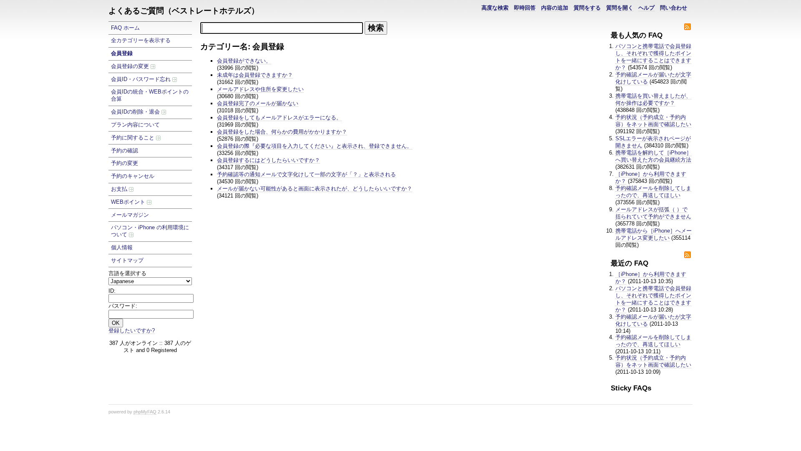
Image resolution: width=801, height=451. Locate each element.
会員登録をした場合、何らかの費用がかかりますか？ (282, 132)
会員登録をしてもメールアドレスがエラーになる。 (279, 117)
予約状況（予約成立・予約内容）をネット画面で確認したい (653, 120)
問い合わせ (673, 8)
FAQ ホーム (125, 28)
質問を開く (619, 8)
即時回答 (525, 8)
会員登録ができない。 (244, 61)
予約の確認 (124, 150)
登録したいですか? (131, 330)
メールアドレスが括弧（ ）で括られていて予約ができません (653, 213)
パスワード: (122, 306)
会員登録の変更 (131, 66)
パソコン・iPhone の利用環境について (150, 231)
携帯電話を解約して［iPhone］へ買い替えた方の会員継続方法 (653, 156)
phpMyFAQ (145, 411)
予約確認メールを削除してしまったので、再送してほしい (653, 191)
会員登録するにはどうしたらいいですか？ (268, 160)
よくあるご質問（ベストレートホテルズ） (183, 10)
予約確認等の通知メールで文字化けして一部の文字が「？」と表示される (306, 174)
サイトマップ (127, 260)
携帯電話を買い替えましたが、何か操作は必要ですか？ (653, 99)
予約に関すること (133, 137)
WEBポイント (129, 202)
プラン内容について (135, 125)
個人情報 (122, 247)
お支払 (120, 189)
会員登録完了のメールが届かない (257, 103)
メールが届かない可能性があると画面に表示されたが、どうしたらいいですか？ (314, 188)
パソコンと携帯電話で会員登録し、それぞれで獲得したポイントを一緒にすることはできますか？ (653, 57)
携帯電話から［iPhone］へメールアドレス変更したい (653, 234)
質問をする (587, 8)
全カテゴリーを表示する (141, 40)
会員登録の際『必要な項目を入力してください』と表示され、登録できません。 (314, 146)
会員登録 (122, 53)
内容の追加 (554, 8)
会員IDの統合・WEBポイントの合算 (150, 95)
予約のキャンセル (132, 176)
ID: (112, 291)
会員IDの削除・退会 (136, 112)
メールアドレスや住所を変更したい (260, 89)
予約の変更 (124, 163)
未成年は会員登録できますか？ (255, 75)
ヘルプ (646, 8)
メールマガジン (130, 215)
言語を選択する (127, 273)
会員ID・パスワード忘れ (141, 79)
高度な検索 (495, 8)
